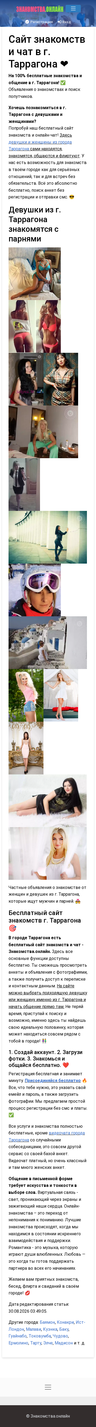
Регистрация (41, 22)
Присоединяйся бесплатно (53, 1080)
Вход (66, 22)
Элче (48, 1343)
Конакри (65, 1322)
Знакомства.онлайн (50, 1416)
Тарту (35, 1343)
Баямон (47, 1322)
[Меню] (73, 8)
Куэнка (50, 1329)
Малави (33, 1329)
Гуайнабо (18, 1336)
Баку (64, 1329)
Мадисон (64, 1343)
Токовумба (40, 1336)
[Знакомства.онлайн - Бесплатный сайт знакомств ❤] (40, 8)
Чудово (60, 1336)
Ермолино (18, 1343)
